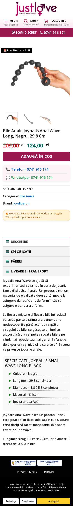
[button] (11, 22)
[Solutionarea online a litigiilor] (49, 463)
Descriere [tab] (19, 241)
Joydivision (21, 203)
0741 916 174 (37, 169)
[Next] (62, 73)
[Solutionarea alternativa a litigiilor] (23, 463)
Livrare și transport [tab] (29, 271)
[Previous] (10, 73)
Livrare (49, 472)
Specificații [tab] (20, 251)
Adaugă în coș (36, 156)
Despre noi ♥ (27, 472)
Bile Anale (27, 196)
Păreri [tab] (16, 261)
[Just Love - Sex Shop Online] (36, 8)
